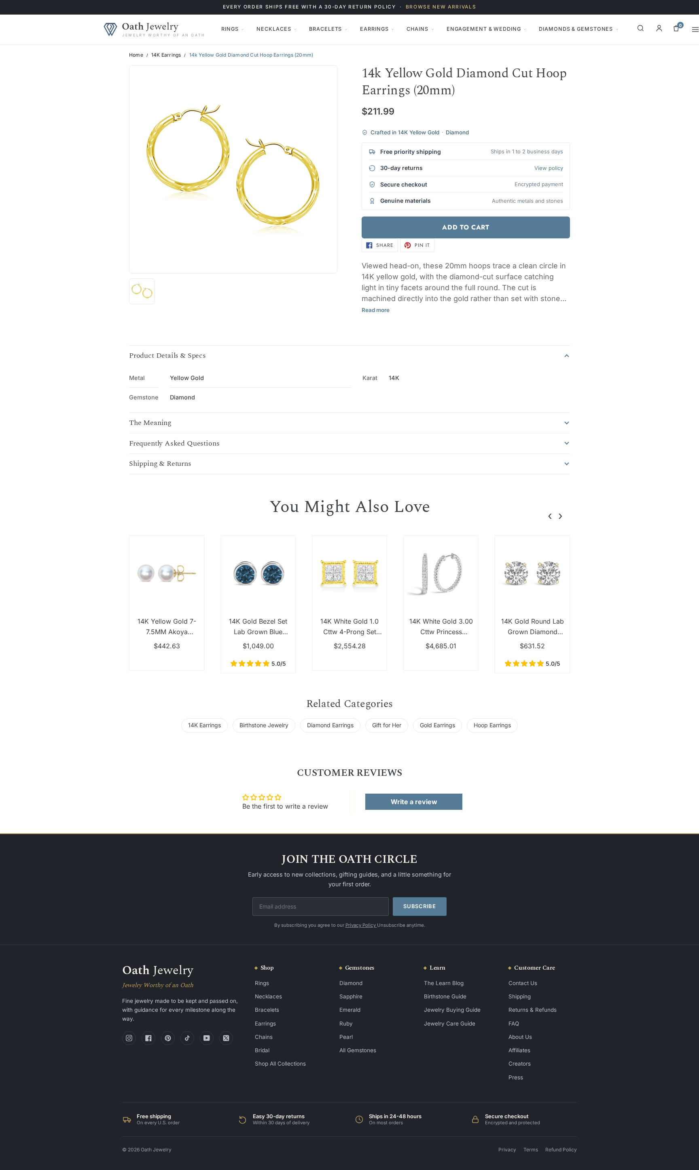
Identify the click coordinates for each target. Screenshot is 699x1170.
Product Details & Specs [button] (167, 355)
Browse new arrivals (441, 7)
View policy (548, 168)
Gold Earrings (437, 725)
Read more (376, 310)
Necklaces (273, 29)
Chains (417, 29)
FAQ (513, 1023)
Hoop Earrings (492, 725)
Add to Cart (465, 227)
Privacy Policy (361, 925)
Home (136, 55)
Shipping (519, 996)
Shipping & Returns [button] (160, 463)
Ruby (346, 1023)
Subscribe (419, 906)
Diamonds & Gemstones (576, 29)
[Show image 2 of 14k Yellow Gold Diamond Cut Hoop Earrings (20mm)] (142, 291)
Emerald (349, 1009)
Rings (229, 29)
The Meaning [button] (150, 422)
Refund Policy (561, 1150)
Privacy (507, 1150)
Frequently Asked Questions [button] (174, 443)
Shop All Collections (280, 1063)
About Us (520, 1037)
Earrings (374, 29)
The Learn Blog (444, 983)
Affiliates (519, 1050)
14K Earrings (166, 55)
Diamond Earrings (330, 725)
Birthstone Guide (445, 996)
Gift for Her (386, 725)
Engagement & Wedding (484, 29)
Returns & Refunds (532, 1009)
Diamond (350, 983)
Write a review (414, 802)
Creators (519, 1063)
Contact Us (522, 983)
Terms (530, 1150)
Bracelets (325, 29)
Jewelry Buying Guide (452, 1009)
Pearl (346, 1037)
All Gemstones (357, 1050)
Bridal (262, 1050)
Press (515, 1077)
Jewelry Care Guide (449, 1023)
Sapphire (350, 996)
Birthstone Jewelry (263, 725)
